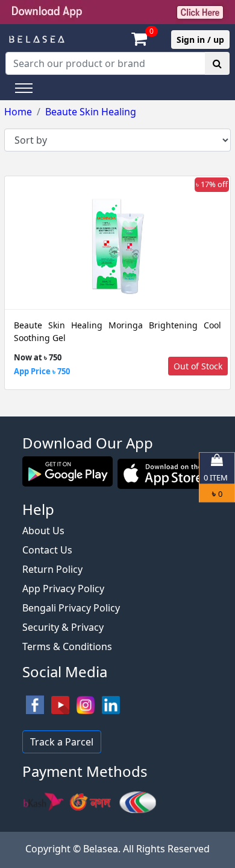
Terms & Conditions (67, 646)
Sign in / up (200, 39)
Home (18, 111)
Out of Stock (198, 366)
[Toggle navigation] (24, 88)
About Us (43, 530)
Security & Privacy (63, 627)
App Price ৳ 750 (42, 371)
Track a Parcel (61, 741)
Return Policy (52, 569)
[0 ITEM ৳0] (117, 410)
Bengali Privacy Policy (71, 607)
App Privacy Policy (63, 588)
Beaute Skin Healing (90, 111)
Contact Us (47, 550)
